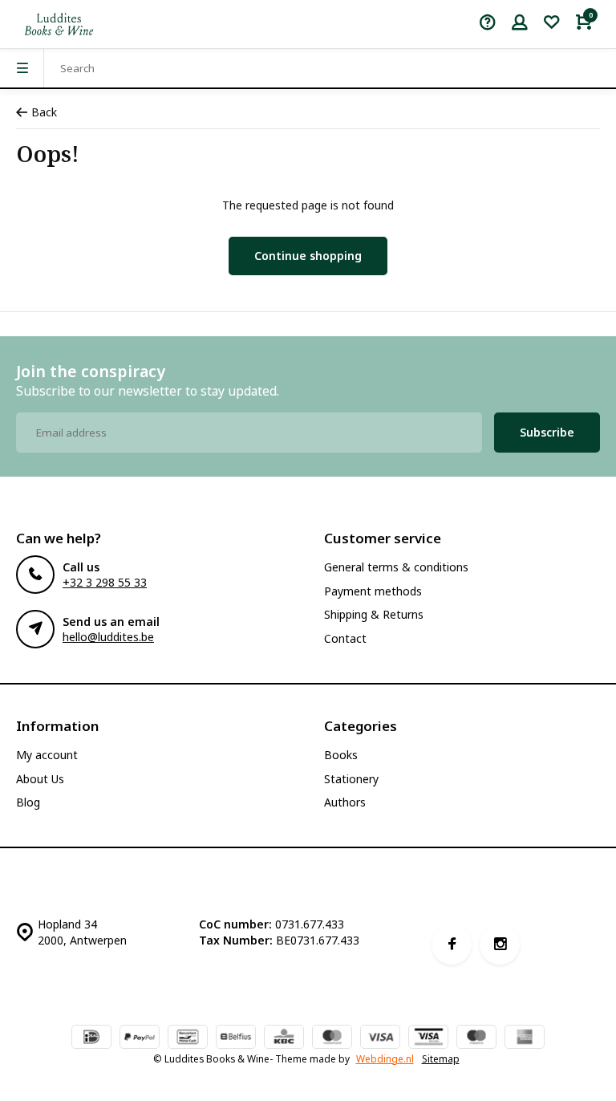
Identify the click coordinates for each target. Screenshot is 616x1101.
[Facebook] (452, 944)
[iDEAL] (91, 1038)
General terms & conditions (396, 567)
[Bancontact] (188, 1038)
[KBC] (284, 1038)
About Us (40, 778)
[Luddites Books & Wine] (59, 24)
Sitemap (441, 1058)
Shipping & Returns (374, 614)
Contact (345, 638)
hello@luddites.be (108, 636)
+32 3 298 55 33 (105, 582)
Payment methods (373, 591)
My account (47, 754)
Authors (345, 802)
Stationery (351, 778)
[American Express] (525, 1038)
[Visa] (380, 1038)
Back (44, 112)
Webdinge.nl (385, 1058)
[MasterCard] (332, 1038)
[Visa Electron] (428, 1038)
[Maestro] (476, 1038)
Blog (28, 802)
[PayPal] (140, 1038)
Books (341, 754)
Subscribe (547, 432)
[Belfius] (236, 1038)
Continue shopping (308, 255)
